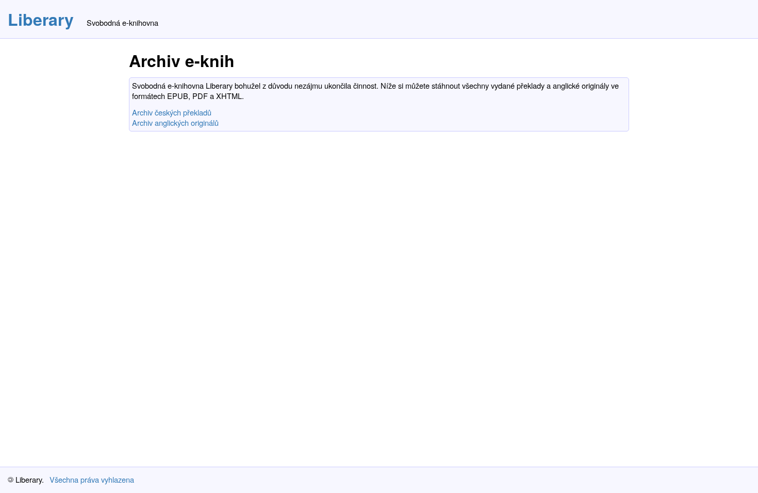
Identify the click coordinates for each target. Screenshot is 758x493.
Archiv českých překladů (171, 112)
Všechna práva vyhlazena (92, 479)
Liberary (41, 19)
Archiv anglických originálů (175, 122)
